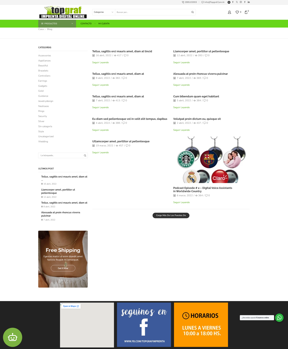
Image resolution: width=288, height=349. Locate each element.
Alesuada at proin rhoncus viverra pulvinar (200, 73)
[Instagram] (241, 2)
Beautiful (43, 65)
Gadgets (42, 86)
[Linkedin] (249, 2)
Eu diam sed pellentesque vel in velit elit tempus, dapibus (129, 118)
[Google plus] (245, 2)
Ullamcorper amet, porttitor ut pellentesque (121, 141)
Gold (41, 91)
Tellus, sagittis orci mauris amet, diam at (118, 73)
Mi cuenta (104, 23)
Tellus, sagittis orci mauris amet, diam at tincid (122, 51)
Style (41, 131)
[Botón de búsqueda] (193, 12)
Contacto (86, 23)
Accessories (44, 55)
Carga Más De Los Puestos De (171, 215)
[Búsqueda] (85, 155)
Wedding (43, 141)
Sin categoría (45, 126)
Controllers (44, 75)
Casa (41, 29)
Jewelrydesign (45, 101)
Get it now (63, 268)
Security (42, 116)
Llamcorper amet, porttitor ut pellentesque (201, 51)
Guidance (43, 96)
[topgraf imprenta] (233, 2)
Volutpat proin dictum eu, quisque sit (197, 118)
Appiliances (44, 60)
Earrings (42, 81)
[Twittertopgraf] (237, 2)
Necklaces (43, 106)
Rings (41, 111)
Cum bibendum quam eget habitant (196, 96)
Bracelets (43, 70)
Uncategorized (46, 136)
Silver (41, 121)
